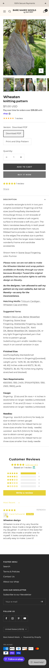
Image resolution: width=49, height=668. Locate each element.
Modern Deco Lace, (13, 317)
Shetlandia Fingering (25, 324)
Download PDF (13, 133)
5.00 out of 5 (31, 464)
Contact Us (8, 576)
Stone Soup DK (21, 327)
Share (6, 189)
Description (10, 199)
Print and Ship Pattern (17, 141)
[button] (9, 183)
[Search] (9, 11)
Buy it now (24, 175)
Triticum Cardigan (30, 301)
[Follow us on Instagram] (12, 618)
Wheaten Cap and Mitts (15, 304)
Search (6, 566)
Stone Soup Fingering (29, 252)
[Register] (42, 602)
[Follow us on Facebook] (6, 618)
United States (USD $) (14, 629)
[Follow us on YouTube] (25, 618)
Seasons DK (34, 330)
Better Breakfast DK (17, 330)
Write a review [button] (24, 493)
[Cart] (44, 11)
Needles (7, 413)
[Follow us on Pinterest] (19, 618)
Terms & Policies (11, 571)
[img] (9, 510)
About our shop (11, 581)
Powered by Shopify (32, 637)
